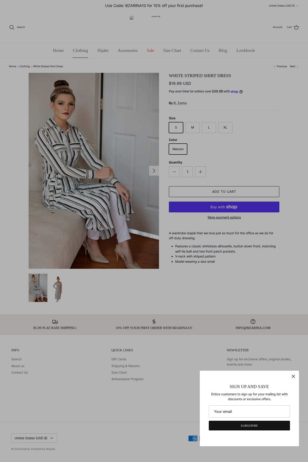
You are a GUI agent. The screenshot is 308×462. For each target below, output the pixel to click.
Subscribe (249, 425)
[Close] (293, 376)
